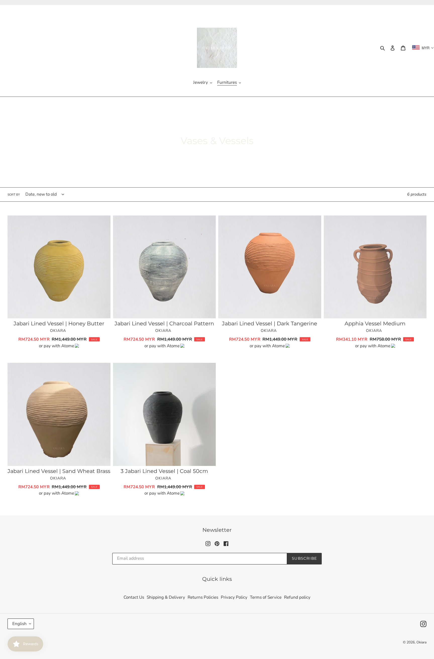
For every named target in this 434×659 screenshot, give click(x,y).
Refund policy (297, 597)
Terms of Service (266, 597)
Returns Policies (203, 597)
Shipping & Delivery (166, 597)
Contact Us (134, 597)
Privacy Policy (234, 597)
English (19, 624)
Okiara (421, 642)
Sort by (14, 195)
